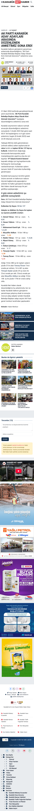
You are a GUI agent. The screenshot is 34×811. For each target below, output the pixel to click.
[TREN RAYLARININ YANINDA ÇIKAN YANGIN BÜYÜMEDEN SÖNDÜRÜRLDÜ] (8, 380)
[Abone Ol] (31, 88)
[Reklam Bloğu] (17, 542)
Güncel (13, 6)
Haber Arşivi (23, 732)
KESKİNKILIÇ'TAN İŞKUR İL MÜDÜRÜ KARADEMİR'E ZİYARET (8, 404)
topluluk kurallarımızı (18, 445)
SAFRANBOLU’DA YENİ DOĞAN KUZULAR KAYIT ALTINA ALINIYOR (8, 371)
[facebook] (7, 750)
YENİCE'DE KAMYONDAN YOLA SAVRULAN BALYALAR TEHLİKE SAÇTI (25, 387)
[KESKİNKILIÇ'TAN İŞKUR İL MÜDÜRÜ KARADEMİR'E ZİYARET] (8, 397)
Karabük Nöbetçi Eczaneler (7, 714)
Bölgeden (25, 6)
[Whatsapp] (23, 688)
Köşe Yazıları (13, 692)
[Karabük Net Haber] (16, 1)
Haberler (4, 30)
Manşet (11, 766)
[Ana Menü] (2, 2)
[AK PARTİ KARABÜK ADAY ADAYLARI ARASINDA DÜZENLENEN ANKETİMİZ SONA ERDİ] (17, 76)
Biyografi (9, 782)
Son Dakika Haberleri (9, 732)
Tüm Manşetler (24, 726)
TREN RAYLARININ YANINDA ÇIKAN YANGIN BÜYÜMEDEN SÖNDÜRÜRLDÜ (8, 388)
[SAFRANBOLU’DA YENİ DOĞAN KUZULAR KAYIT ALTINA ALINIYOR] (8, 364)
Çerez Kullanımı (23, 694)
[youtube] (24, 750)
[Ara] (31, 2)
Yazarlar (9, 775)
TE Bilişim (21, 745)
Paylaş (5, 87)
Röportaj (9, 779)
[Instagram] (17, 688)
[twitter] (12, 750)
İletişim (8, 788)
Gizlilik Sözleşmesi (18, 696)
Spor (18, 6)
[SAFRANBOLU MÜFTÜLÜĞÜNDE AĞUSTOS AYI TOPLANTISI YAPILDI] (25, 397)
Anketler (9, 784)
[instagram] (18, 750)
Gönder (5, 439)
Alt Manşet (4, 6)
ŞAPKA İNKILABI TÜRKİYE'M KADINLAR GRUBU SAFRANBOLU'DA (25, 371)
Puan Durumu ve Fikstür (7, 727)
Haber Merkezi (16, 346)
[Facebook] (10, 688)
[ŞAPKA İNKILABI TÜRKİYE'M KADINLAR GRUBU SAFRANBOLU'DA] (25, 364)
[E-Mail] (12, 350)
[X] (13, 688)
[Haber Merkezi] (5, 347)
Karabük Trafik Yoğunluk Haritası (23, 720)
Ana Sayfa (9, 755)
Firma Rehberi (11, 777)
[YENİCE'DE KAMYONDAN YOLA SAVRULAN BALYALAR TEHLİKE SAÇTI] (25, 380)
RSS (6, 740)
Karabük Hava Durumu (23, 714)
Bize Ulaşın (23, 692)
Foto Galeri (10, 770)
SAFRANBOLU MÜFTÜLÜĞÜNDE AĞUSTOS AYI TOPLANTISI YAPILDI (24, 405)
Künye (8, 786)
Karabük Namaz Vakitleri (7, 720)
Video (8, 773)
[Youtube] (20, 688)
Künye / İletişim (11, 694)
